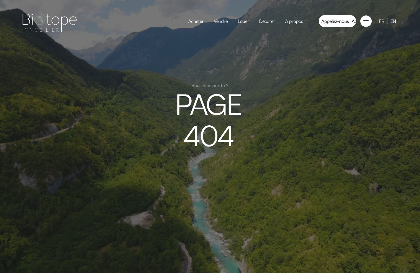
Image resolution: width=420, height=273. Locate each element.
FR (381, 21)
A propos (294, 21)
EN (393, 21)
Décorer (267, 21)
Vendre (221, 21)
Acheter (196, 21)
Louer (243, 21)
